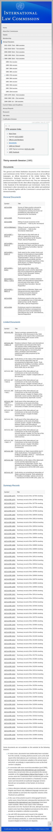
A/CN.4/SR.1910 (9, 628)
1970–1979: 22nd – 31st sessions (14, 95)
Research (6, 112)
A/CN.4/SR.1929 (9, 700)
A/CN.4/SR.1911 (9, 632)
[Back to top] (49, 824)
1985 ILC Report (14, 146)
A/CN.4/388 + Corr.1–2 (8, 244)
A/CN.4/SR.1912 (9, 636)
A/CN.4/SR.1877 (9, 503)
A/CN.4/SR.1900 (9, 591)
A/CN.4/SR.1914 (9, 644)
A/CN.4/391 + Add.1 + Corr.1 (9, 279)
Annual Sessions (8, 42)
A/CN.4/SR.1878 (9, 507)
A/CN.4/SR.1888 (9, 545)
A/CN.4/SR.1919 (9, 663)
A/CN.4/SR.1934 (9, 719)
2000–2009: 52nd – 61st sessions (14, 52)
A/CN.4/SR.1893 (9, 564)
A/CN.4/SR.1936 (9, 727)
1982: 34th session (11, 85)
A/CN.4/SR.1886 (9, 537)
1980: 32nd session (12, 91)
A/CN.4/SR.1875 (9, 496)
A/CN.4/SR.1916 (9, 651)
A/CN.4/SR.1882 (9, 522)
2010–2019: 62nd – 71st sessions (14, 48)
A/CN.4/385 (19, 137)
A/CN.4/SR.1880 (9, 515)
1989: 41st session (11, 62)
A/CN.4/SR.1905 (9, 609)
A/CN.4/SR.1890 (9, 553)
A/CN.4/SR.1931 (9, 708)
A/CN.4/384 (8, 207)
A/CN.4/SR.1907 (9, 617)
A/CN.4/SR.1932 (9, 712)
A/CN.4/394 (8, 307)
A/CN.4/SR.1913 (9, 640)
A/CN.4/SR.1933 (9, 716)
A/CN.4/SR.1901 (9, 594)
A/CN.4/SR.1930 (9, 704)
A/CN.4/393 (8, 298)
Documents (13, 143)
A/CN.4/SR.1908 (9, 621)
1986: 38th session (11, 72)
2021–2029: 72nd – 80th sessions (14, 45)
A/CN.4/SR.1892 (9, 560)
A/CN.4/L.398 (29, 149)
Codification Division (10, 119)
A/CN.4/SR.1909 (9, 625)
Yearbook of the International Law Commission (29, 770)
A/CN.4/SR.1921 (9, 670)
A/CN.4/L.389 (8, 401)
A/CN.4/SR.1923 (9, 678)
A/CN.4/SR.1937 (9, 731)
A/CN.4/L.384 (8, 359)
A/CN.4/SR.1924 (9, 682)
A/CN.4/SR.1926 (9, 689)
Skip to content (18, 0)
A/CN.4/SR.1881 (9, 518)
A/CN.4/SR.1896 (9, 575)
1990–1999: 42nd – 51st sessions (14, 55)
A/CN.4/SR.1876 (9, 500)
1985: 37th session (11, 75)
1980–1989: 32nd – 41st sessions (14, 58)
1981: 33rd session (11, 88)
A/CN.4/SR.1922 (9, 674)
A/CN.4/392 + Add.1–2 (8, 290)
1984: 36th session (11, 78)
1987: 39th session (11, 68)
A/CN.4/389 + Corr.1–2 (8, 253)
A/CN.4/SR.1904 (9, 606)
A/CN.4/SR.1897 (9, 579)
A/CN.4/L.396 (8, 460)
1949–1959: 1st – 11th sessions (13, 101)
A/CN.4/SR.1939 (9, 738)
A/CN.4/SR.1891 (9, 556)
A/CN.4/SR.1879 (9, 511)
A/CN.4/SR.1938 (9, 735)
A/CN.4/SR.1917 (9, 655)
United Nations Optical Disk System (31, 774)
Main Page (12, 134)
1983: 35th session (11, 81)
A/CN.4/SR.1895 (9, 572)
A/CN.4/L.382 (8, 332)
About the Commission (10, 31)
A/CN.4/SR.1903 (9, 602)
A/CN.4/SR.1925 (9, 685)
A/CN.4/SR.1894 (9, 568)
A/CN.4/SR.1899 (9, 587)
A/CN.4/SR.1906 (9, 613)
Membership (7, 38)
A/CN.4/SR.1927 (9, 693)
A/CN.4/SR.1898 (9, 583)
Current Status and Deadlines (13, 105)
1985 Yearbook (14, 152)
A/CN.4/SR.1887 (9, 541)
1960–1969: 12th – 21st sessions (14, 98)
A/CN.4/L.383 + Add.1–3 (8, 344)
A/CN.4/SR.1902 (9, 598)
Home (5, 28)
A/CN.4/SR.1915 (9, 647)
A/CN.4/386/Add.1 (10, 227)
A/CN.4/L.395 (8, 451)
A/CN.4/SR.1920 (9, 666)
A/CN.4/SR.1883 (9, 526)
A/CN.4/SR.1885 (9, 534)
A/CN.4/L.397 (8, 472)
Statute (5, 35)
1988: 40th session (11, 65)
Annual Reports (8, 108)
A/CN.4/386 (8, 222)
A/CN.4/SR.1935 (9, 723)
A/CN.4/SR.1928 (9, 697)
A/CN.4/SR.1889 (9, 549)
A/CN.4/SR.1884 (9, 530)
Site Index (6, 115)
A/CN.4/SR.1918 (9, 659)
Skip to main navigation (7, 0)
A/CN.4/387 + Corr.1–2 (8, 235)
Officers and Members (16, 140)
